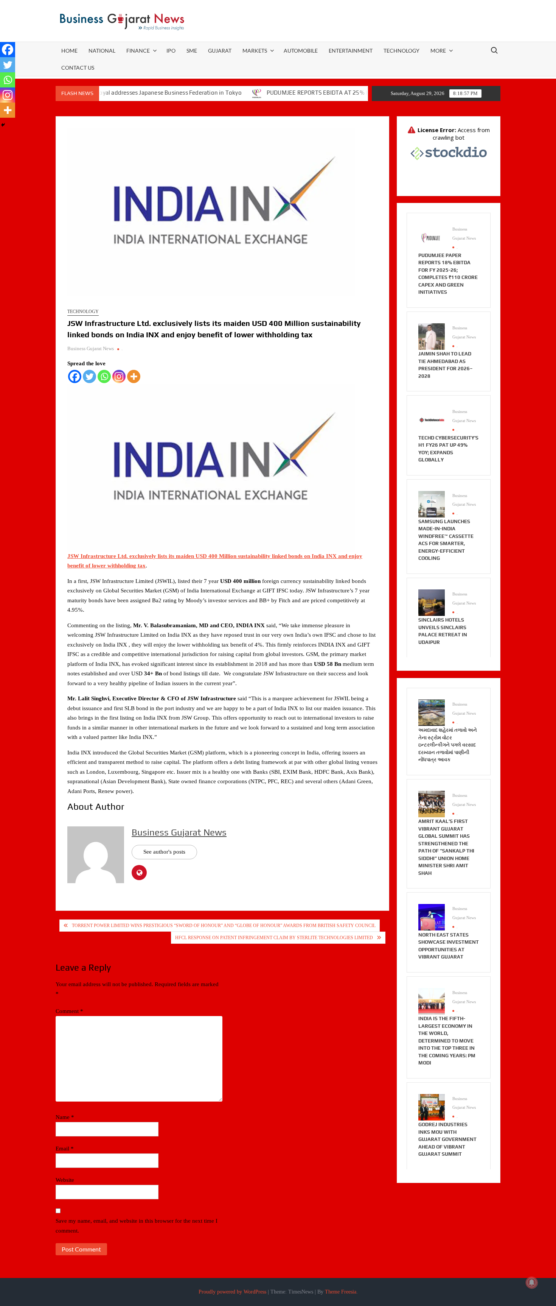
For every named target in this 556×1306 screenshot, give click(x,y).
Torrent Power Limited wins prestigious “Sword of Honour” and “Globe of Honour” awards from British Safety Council (224, 925)
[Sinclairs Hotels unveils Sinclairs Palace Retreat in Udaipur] (431, 602)
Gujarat (219, 50)
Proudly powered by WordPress (232, 1292)
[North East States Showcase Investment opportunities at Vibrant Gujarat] (431, 917)
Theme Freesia (340, 1292)
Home (69, 50)
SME (191, 50)
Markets (254, 50)
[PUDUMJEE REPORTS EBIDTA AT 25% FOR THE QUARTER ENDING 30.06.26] (222, 93)
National (102, 50)
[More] (133, 376)
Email (65, 1148)
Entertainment (351, 50)
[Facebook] (74, 376)
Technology (401, 50)
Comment (69, 1011)
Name (65, 1117)
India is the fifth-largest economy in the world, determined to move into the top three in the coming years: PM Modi (446, 1041)
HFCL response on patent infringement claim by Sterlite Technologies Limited (274, 937)
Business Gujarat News (90, 348)
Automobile (301, 50)
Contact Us (77, 67)
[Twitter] (89, 376)
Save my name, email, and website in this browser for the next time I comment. (136, 1226)
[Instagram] (119, 376)
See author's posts (164, 852)
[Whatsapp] (104, 376)
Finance (138, 50)
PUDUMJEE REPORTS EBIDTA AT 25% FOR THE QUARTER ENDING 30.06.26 (330, 92)
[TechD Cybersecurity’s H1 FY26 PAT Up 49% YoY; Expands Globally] (431, 420)
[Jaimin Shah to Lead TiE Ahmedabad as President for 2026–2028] (431, 336)
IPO (170, 50)
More (438, 50)
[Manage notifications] (532, 1282)
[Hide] (3, 125)
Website (65, 1180)
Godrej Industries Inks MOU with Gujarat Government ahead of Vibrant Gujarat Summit (447, 1139)
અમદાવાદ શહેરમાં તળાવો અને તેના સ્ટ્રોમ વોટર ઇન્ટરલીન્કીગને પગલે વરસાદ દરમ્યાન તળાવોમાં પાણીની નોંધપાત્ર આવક (447, 744)
